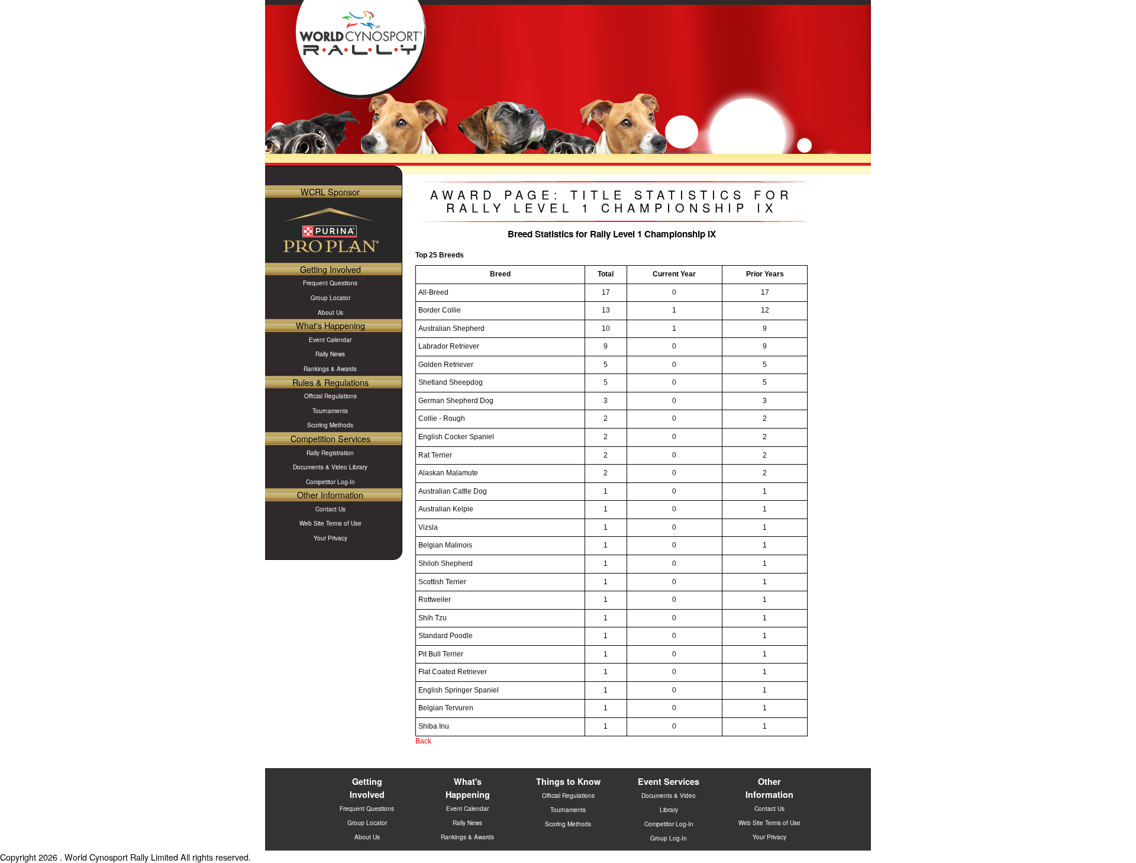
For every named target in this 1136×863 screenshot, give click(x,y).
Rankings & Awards (330, 369)
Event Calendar (330, 340)
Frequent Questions (330, 283)
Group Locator (330, 298)
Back (423, 741)
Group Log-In (668, 838)
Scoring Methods (330, 425)
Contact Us (330, 509)
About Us (330, 312)
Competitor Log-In (330, 482)
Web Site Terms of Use (330, 523)
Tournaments (330, 411)
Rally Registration (330, 453)
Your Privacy (330, 538)
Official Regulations (330, 396)
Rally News (330, 354)
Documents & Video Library (330, 467)
